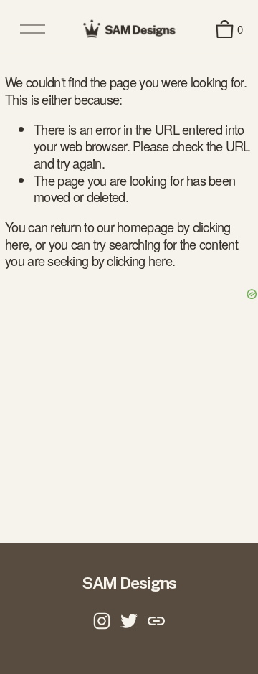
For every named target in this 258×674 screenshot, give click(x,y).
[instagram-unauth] (101, 621)
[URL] (156, 621)
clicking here (139, 260)
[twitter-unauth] (129, 621)
